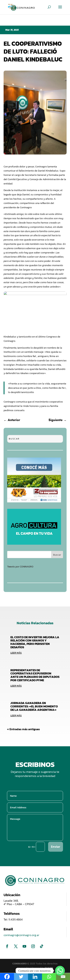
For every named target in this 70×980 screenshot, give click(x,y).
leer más (16, 653)
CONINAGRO (19, 963)
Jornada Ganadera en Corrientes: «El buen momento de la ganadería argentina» (34, 706)
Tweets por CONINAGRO (20, 567)
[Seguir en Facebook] (7, 946)
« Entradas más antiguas (23, 729)
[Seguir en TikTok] (41, 946)
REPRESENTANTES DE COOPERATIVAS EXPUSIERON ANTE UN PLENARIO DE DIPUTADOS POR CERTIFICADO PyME (34, 675)
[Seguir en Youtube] (24, 946)
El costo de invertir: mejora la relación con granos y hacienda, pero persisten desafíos (34, 642)
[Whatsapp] (60, 971)
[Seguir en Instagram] (33, 946)
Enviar (55, 847)
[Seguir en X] (15, 946)
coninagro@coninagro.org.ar (21, 935)
